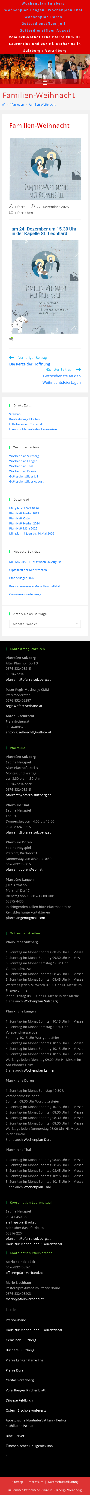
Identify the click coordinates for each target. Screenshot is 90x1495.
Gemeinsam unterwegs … (26, 594)
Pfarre (20, 207)
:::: (7, 1456)
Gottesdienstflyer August (45, 30)
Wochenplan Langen (24, 10)
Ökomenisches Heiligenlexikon (29, 1446)
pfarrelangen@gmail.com (25, 918)
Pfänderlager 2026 (21, 578)
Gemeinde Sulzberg (21, 1340)
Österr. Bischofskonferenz (26, 1410)
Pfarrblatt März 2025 (23, 528)
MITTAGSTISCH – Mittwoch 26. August (35, 562)
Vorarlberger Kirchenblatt (25, 1390)
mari (9, 1299)
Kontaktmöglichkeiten (24, 419)
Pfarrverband (16, 1320)
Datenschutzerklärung (63, 1482)
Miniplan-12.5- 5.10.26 (24, 508)
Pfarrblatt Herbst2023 (24, 513)
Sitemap (15, 414)
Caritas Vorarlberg (20, 1380)
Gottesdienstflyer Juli (43, 23)
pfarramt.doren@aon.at (24, 869)
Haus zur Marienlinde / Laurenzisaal (33, 429)
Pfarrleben (24, 213)
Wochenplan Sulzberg (43, 3)
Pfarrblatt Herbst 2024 (24, 523)
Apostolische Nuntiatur (24, 1420)
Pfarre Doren (16, 1370)
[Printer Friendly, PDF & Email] (11, 338)
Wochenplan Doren (43, 17)
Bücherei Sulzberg (20, 1350)
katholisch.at (23, 1426)
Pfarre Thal (36, 1360)
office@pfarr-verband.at (24, 1272)
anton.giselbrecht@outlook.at (28, 732)
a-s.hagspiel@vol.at (21, 1222)
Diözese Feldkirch (19, 1400)
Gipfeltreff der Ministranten (28, 570)
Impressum (35, 1482)
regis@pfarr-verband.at (24, 706)
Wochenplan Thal (65, 10)
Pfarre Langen (16, 1360)
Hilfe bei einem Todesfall (25, 424)
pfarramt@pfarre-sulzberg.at (28, 679)
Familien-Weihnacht (42, 104)
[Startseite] (3, 104)
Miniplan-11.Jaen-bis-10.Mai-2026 (31, 533)
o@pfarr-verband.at (28, 1299)
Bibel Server (15, 1436)
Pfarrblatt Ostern (21, 518)
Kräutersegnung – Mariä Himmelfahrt (34, 586)
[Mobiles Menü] (45, 83)
